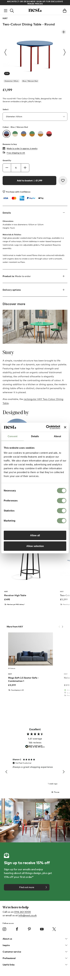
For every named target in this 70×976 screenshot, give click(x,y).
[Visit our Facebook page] (17, 929)
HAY (5, 18)
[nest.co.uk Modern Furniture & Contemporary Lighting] (35, 10)
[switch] (61, 500)
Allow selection (35, 546)
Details (7, 212)
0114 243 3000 (22, 911)
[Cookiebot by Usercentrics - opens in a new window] (46, 427)
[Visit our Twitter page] (54, 929)
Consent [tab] (12, 436)
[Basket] (65, 10)
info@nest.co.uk (27, 915)
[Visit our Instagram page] (4, 929)
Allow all (35, 535)
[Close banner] (65, 427)
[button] (6, 772)
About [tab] (57, 436)
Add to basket (29, 180)
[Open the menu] (5, 10)
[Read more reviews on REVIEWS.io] (35, 747)
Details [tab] (35, 436)
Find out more (26, 887)
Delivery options (12, 289)
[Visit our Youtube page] (41, 929)
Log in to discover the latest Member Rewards (35, 1)
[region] (35, 771)
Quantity (7, 160)
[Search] (12, 10)
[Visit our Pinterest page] (29, 929)
